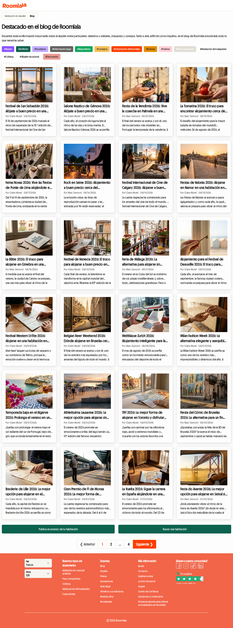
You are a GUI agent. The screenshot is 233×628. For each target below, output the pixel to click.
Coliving (66, 584)
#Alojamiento (84, 49)
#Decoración (51, 56)
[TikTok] (193, 566)
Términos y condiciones (111, 591)
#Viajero (8, 49)
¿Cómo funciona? (146, 581)
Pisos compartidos (71, 578)
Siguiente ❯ (144, 544)
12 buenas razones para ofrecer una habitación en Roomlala (153, 603)
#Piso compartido (185, 49)
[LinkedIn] (200, 566)
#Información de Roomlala (127, 49)
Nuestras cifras (106, 596)
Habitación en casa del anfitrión (73, 572)
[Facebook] (178, 566)
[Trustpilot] (189, 583)
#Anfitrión (23, 49)
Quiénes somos (145, 576)
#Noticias (150, 49)
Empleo (104, 571)
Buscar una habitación (175, 529)
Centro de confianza (148, 591)
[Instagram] (186, 566)
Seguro (141, 586)
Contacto (143, 571)
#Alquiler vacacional (29, 56)
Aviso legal (105, 586)
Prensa (103, 576)
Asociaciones (106, 581)
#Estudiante (40, 49)
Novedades (106, 601)
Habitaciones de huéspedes (76, 589)
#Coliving (8, 56)
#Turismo (165, 49)
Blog (102, 566)
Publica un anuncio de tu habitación (58, 529)
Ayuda (141, 566)
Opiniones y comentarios (150, 596)
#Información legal (61, 49)
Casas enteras (68, 594)
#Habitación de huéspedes (213, 49)
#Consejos (102, 49)
